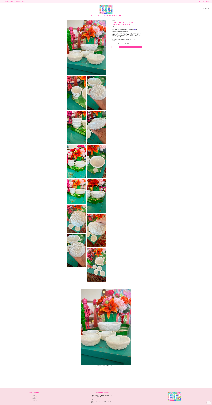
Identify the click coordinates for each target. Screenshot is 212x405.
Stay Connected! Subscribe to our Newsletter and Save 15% (14, 1)
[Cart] (208, 9)
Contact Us (34, 400)
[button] (92, 15)
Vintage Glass (114, 20)
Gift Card (207, 1)
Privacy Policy (107, 401)
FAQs (34, 395)
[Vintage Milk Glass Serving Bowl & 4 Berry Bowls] (106, 327)
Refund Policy (34, 398)
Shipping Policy (34, 397)
